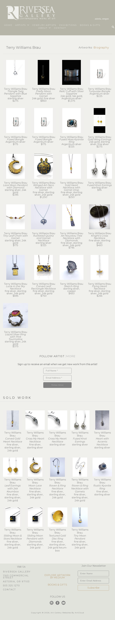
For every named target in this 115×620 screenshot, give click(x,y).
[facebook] (57, 603)
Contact (9, 590)
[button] (22, 25)
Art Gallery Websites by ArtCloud (67, 613)
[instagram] (51, 603)
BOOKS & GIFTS (57, 584)
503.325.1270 (11, 586)
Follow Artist (57, 385)
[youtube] (63, 603)
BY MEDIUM (57, 577)
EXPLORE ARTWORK (57, 575)
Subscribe (93, 587)
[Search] (113, 27)
